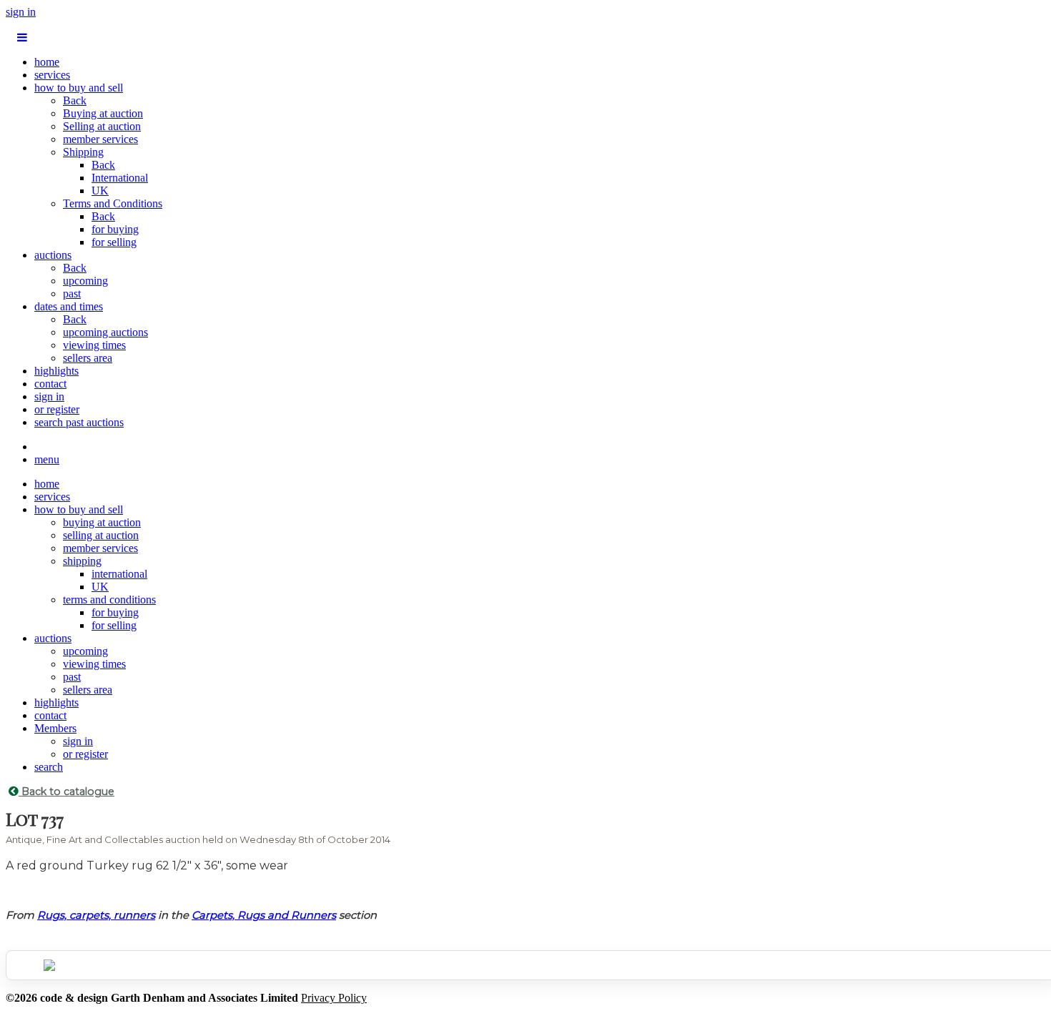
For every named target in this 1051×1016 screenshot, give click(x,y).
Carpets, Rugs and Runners (264, 915)
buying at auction (102, 522)
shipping (82, 561)
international (119, 574)
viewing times (94, 345)
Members (55, 728)
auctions (52, 255)
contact (50, 384)
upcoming (85, 281)
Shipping (83, 152)
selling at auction (101, 535)
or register (56, 409)
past (72, 293)
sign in (21, 12)
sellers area (87, 358)
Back (75, 100)
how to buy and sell (78, 88)
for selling (114, 242)
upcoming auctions (105, 332)
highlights (56, 371)
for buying (115, 229)
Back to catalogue (66, 791)
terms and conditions (109, 599)
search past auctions (79, 422)
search (48, 767)
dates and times (68, 306)
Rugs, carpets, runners (96, 915)
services (52, 75)
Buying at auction (103, 113)
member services (100, 139)
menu (46, 459)
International (120, 178)
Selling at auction (102, 126)
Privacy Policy (334, 998)
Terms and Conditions (112, 203)
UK (100, 190)
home (46, 62)
